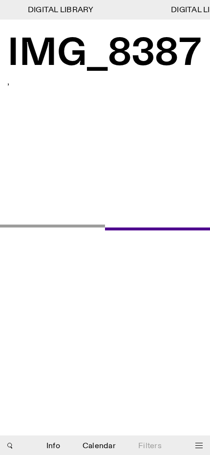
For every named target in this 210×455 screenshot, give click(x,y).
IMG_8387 (104, 53)
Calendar (99, 446)
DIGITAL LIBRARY (60, 10)
